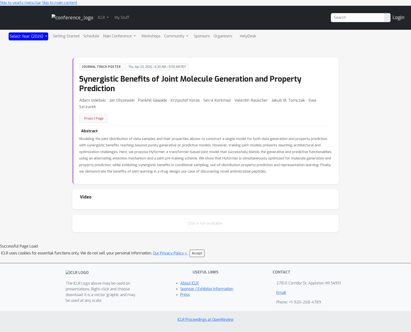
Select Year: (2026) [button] (27, 36)
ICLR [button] (102, 17)
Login (398, 17)
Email (281, 292)
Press (185, 294)
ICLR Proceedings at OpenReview (206, 319)
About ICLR (189, 283)
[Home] (72, 17)
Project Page (94, 118)
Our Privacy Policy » (170, 253)
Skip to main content (59, 2)
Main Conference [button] (118, 36)
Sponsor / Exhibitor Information (206, 288)
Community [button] (174, 36)
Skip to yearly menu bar (20, 2)
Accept (197, 253)
